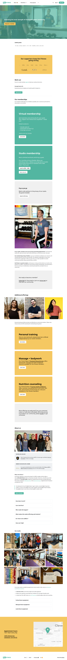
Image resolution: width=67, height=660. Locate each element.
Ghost (63, 657)
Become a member (9, 23)
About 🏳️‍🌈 (15, 2)
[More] (38, 2)
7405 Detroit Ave (27, 480)
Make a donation (19, 493)
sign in (26, 82)
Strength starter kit (24, 127)
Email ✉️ (30, 657)
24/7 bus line (33, 595)
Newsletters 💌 (24, 2)
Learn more (22, 367)
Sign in (56, 2)
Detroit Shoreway (37, 480)
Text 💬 (25, 657)
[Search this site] (53, 2)
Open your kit (18, 92)
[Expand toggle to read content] (50, 501)
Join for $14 (22, 136)
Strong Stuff (23, 128)
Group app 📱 (32, 2)
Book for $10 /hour (24, 196)
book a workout (21, 588)
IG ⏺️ (42, 657)
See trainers (22, 341)
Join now (61, 2)
